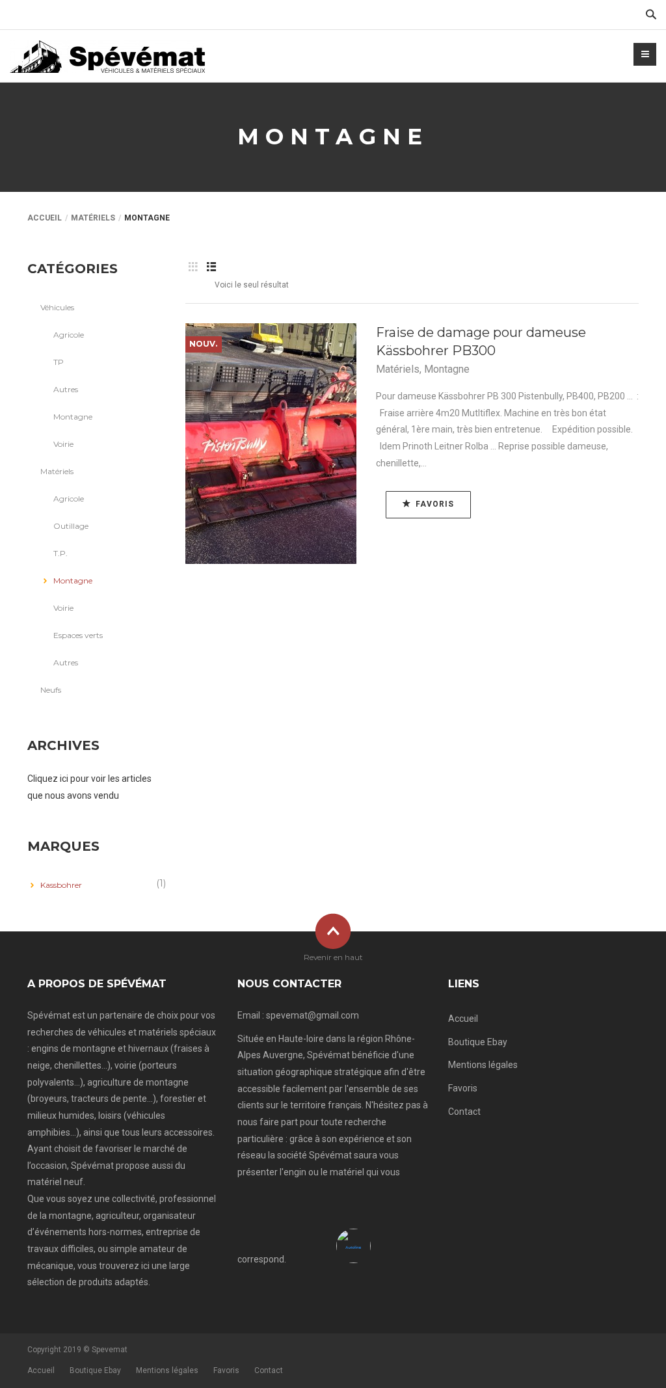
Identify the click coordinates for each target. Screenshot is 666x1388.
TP (58, 362)
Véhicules (57, 307)
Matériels (93, 217)
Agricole (68, 335)
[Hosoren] (107, 56)
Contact (464, 1111)
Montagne (447, 369)
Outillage (70, 526)
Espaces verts (78, 635)
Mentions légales (483, 1065)
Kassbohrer (61, 885)
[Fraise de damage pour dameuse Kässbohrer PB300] (270, 443)
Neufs (50, 690)
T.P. (60, 553)
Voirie (63, 444)
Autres (65, 389)
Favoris (462, 1088)
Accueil (44, 217)
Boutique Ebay (477, 1042)
